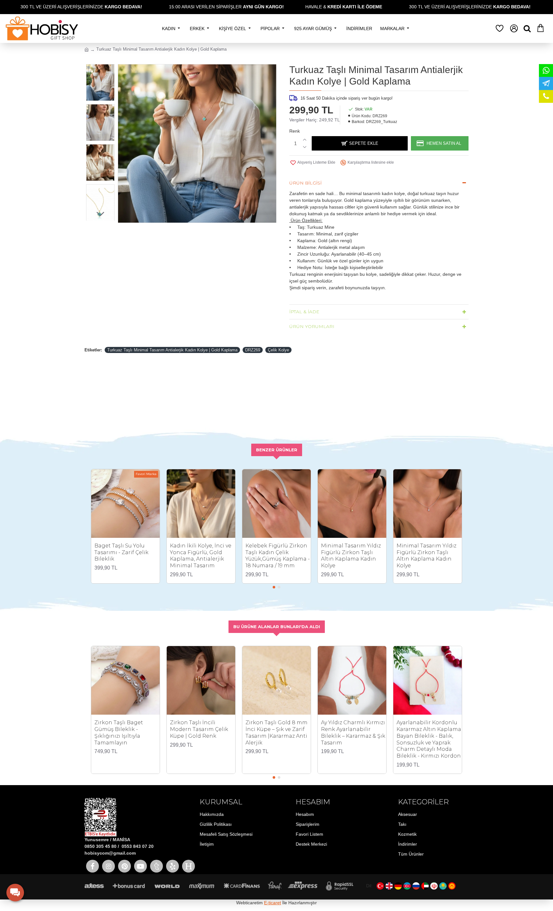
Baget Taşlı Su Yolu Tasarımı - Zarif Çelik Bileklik (121, 552)
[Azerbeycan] (407, 886)
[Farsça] (434, 886)
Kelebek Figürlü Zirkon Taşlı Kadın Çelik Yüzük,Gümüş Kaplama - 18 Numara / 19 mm (277, 556)
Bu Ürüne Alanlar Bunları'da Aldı (276, 626)
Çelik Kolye (278, 350)
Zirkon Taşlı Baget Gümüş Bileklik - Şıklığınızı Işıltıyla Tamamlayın (118, 732)
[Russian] (416, 886)
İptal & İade (304, 312)
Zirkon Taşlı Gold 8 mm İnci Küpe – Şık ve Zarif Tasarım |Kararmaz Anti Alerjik (276, 732)
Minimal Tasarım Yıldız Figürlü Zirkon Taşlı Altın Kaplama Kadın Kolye (351, 556)
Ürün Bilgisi (305, 183)
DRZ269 (252, 350)
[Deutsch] (398, 886)
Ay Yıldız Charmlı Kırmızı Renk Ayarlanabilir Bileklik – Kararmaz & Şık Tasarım (353, 732)
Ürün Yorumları (311, 326)
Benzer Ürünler (276, 449)
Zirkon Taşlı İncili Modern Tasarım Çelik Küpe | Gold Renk (199, 729)
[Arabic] (425, 886)
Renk (294, 131)
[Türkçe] (380, 886)
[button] (100, 68)
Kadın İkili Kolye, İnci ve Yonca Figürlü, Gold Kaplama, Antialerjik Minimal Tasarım (200, 556)
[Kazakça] (443, 886)
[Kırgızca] (452, 886)
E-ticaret (272, 902)
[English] (389, 886)
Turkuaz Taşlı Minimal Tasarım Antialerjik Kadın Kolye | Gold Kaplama (172, 350)
